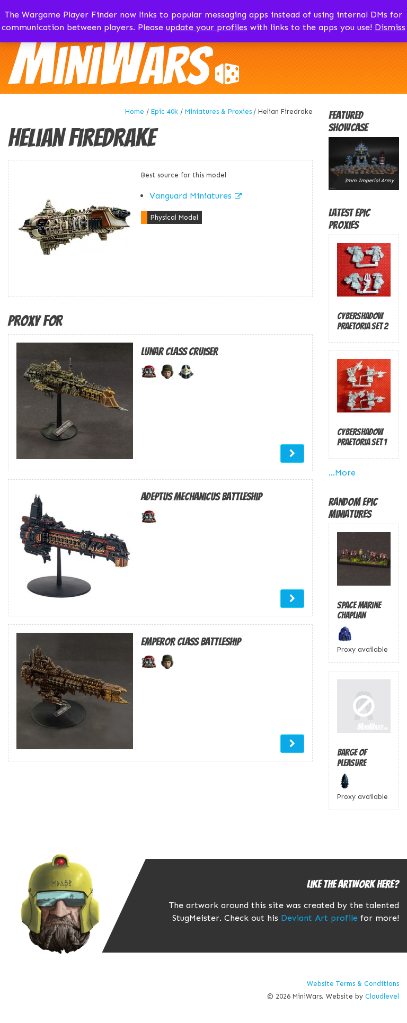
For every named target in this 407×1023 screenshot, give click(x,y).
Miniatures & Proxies (218, 111)
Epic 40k (164, 111)
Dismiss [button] (390, 27)
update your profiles (206, 27)
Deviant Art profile (319, 918)
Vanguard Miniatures (190, 196)
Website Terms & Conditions (353, 984)
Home (134, 111)
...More (342, 473)
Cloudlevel (382, 996)
